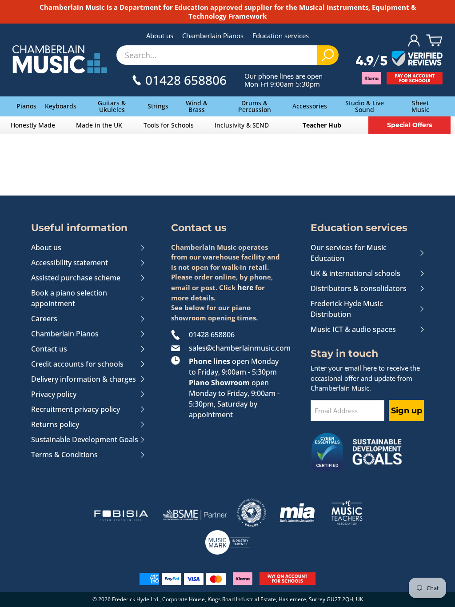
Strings (158, 106)
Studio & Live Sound (364, 106)
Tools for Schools (169, 125)
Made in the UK (99, 125)
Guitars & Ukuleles (112, 106)
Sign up (406, 410)
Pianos (26, 106)
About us (159, 35)
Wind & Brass (197, 106)
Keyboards (60, 106)
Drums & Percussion (254, 106)
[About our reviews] (399, 59)
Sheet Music (420, 106)
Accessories (309, 106)
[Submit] (328, 55)
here (245, 287)
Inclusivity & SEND (242, 125)
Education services (280, 35)
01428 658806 (212, 334)
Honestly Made (33, 125)
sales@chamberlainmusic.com (236, 347)
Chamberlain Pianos (212, 35)
